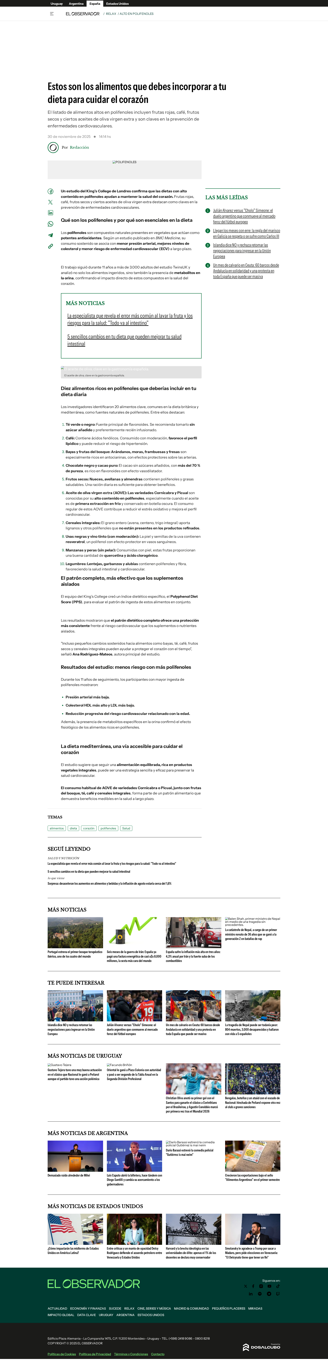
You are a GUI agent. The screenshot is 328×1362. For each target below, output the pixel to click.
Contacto (157, 1354)
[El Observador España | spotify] (260, 1294)
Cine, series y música (154, 1308)
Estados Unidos (117, 4)
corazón (89, 828)
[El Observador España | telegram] (269, 1294)
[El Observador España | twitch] (278, 1294)
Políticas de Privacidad (95, 1354)
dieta (73, 828)
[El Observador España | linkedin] (250, 1294)
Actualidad (57, 1308)
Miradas (255, 1308)
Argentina (76, 4)
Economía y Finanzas (88, 1308)
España (95, 4)
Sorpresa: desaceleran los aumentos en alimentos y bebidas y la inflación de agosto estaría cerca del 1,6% (109, 883)
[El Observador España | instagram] (261, 1286)
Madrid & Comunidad (191, 1308)
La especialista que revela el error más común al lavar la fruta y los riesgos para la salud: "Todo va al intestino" (112, 863)
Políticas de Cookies (62, 1354)
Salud (126, 828)
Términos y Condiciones (131, 1354)
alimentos (57, 828)
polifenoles (108, 828)
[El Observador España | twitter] (245, 1286)
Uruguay (57, 4)
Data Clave (86, 1315)
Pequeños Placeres (228, 1308)
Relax (111, 13)
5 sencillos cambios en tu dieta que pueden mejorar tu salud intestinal (89, 871)
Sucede (115, 1308)
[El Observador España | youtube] (269, 1286)
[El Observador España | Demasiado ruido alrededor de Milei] (75, 1170)
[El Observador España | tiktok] (278, 1286)
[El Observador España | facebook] (253, 1286)
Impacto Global (61, 1315)
